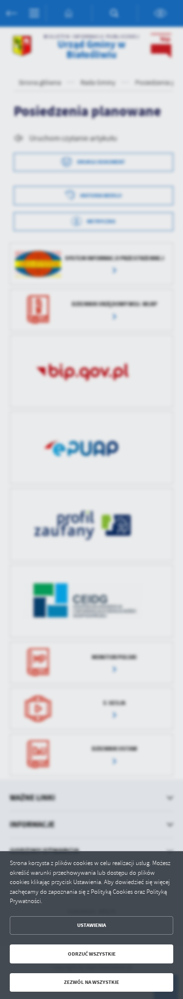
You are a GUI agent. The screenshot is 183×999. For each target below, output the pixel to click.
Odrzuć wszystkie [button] (92, 954)
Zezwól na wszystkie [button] (91, 982)
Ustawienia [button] (91, 925)
